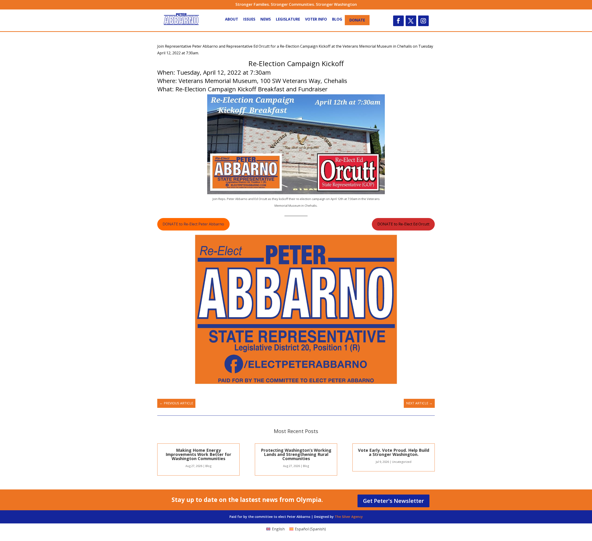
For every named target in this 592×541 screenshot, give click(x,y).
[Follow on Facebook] (398, 20)
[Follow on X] (411, 20)
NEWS (265, 20)
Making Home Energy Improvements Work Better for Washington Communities (198, 454)
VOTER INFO (316, 20)
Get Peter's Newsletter (393, 500)
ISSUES (249, 20)
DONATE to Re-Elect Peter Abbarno (193, 224)
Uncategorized (401, 462)
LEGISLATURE (288, 20)
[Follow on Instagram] (423, 20)
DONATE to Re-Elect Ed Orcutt (403, 224)
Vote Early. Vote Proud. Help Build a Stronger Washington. (393, 452)
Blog (208, 466)
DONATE (357, 20)
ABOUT (231, 20)
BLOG (337, 20)
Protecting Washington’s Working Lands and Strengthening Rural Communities (296, 454)
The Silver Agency (349, 516)
